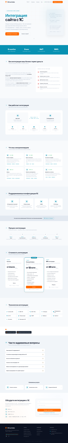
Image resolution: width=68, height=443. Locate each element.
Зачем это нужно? (25, 33)
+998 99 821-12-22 (11, 411)
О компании (39, 429)
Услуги (28, 1)
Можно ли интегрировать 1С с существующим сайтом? (17, 366)
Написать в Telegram (49, 218)
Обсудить (54, 284)
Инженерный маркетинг (27, 434)
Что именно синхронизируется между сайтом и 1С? (16, 354)
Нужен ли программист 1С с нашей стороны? (15, 370)
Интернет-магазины (27, 431)
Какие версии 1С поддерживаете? (13, 350)
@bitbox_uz (10, 409)
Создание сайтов (26, 429)
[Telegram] (6, 436)
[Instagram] (9, 436)
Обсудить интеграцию (12, 33)
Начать (14, 283)
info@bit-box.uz (11, 414)
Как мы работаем (39, 431)
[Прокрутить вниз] (34, 38)
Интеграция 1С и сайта (11, 332)
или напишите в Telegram (15, 285)
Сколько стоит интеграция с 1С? (12, 362)
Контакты (38, 434)
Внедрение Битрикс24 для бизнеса (24, 332)
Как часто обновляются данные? (13, 358)
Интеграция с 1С (26, 436)
